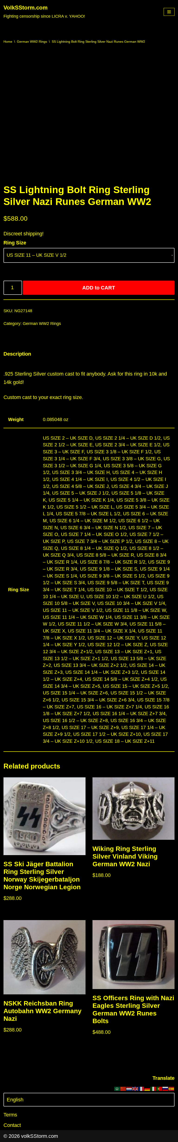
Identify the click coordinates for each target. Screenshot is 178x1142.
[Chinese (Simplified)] (123, 1088)
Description (17, 354)
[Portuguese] (159, 1088)
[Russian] (165, 1088)
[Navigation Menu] (169, 12)
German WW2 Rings (32, 41)
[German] (147, 1088)
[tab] (17, 353)
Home (7, 41)
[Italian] (153, 1088)
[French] (141, 1088)
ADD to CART (98, 288)
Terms (10, 1115)
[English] (135, 1088)
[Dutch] (129, 1088)
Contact (12, 1125)
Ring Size (14, 243)
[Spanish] (171, 1088)
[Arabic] (117, 1088)
